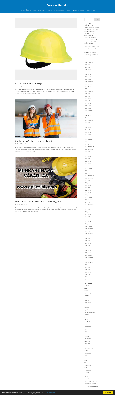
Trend (85, 355)
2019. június (87, 269)
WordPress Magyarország (91, 386)
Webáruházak (87, 370)
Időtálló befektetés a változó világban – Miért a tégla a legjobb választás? (91, 41)
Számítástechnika (88, 348)
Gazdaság (86, 307)
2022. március (88, 190)
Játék (85, 317)
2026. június (87, 67)
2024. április (87, 130)
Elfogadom (108, 393)
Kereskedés (25, 86)
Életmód (28, 10)
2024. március (88, 132)
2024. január (87, 137)
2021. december (88, 197)
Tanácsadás (49, 10)
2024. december (88, 110)
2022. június (87, 183)
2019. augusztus (88, 265)
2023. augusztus (88, 149)
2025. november (88, 84)
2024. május (87, 127)
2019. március (88, 277)
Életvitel (86, 297)
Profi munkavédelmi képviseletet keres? (33, 141)
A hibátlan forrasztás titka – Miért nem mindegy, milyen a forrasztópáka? (91, 54)
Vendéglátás (87, 365)
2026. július (87, 64)
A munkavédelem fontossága (28, 83)
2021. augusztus (88, 207)
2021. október (88, 202)
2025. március (88, 103)
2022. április (87, 187)
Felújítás (82, 10)
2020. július (87, 238)
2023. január (87, 166)
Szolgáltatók (87, 350)
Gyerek (86, 310)
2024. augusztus (88, 120)
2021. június (87, 212)
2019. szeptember (89, 262)
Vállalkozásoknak (59, 10)
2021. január (87, 224)
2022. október (88, 173)
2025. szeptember (89, 89)
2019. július (87, 267)
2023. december (88, 139)
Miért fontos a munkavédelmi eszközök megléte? (38, 201)
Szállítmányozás (88, 346)
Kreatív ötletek (88, 326)
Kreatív (34, 10)
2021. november (88, 199)
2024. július (87, 122)
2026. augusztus (88, 62)
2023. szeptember (89, 146)
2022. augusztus (88, 178)
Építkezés (86, 300)
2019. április (87, 274)
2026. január (87, 79)
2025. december (88, 81)
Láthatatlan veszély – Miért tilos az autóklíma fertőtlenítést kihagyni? (91, 35)
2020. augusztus (88, 236)
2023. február (87, 163)
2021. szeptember (89, 204)
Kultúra (86, 329)
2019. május (87, 272)
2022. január (87, 195)
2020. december (88, 226)
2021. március (88, 219)
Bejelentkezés (88, 379)
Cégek (86, 290)
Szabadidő (41, 10)
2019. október (88, 260)
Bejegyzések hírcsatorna (90, 381)
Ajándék (22, 10)
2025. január (87, 108)
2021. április (87, 216)
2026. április (87, 72)
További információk (49, 393)
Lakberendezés (91, 10)
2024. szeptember (89, 118)
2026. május (87, 69)
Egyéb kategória (88, 293)
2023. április (87, 158)
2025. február (87, 105)
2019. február (87, 279)
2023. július (87, 151)
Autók (85, 288)
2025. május (87, 98)
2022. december (88, 168)
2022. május (87, 185)
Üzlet (24, 144)
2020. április (87, 245)
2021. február (87, 221)
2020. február (87, 250)
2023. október (88, 144)
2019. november (88, 257)
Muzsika (86, 336)
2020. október (88, 231)
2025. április (87, 101)
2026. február (87, 76)
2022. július (87, 180)
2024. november (88, 113)
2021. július (87, 209)
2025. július (87, 93)
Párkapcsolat (87, 338)
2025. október (88, 86)
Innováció (86, 314)
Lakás (85, 331)
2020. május (87, 243)
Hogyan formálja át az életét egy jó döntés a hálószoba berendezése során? (91, 29)
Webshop (67, 10)
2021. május (87, 214)
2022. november (88, 171)
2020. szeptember (89, 233)
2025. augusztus (88, 91)
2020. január (87, 252)
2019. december (88, 255)
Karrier (86, 319)
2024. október (88, 115)
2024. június (87, 125)
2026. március (88, 74)
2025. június (87, 96)
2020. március (88, 248)
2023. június (87, 154)
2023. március (88, 161)
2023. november (88, 142)
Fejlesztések (75, 10)
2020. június (87, 240)
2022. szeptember (89, 175)
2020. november (88, 228)
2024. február (87, 134)
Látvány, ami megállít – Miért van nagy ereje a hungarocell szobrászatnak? (91, 48)
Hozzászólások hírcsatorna (91, 383)
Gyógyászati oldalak (89, 312)
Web (85, 367)
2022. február (87, 192)
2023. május (87, 156)
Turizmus (86, 358)
